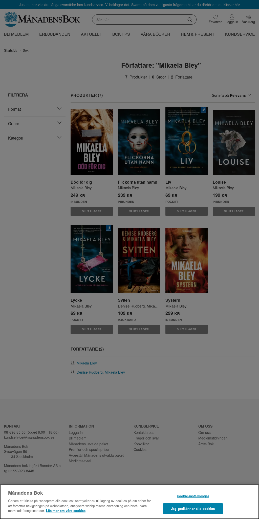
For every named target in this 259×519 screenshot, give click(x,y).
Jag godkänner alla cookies (193, 508)
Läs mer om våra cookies (65, 510)
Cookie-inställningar (193, 495)
